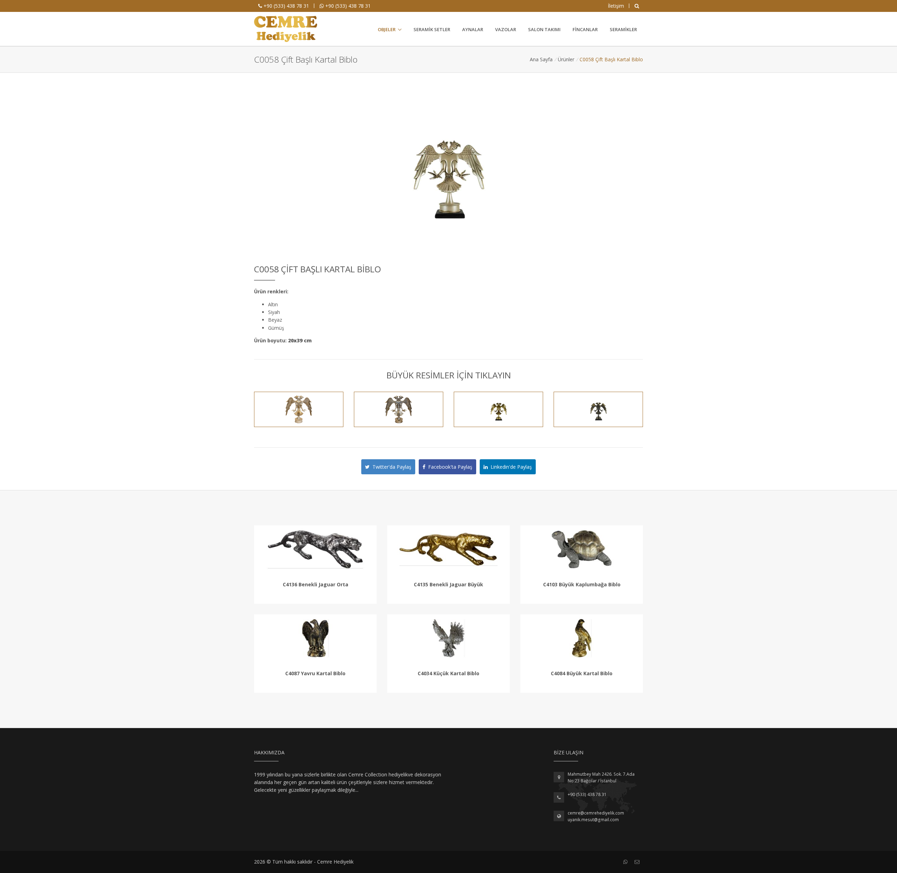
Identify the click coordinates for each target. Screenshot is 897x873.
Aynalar (472, 29)
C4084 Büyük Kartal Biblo (581, 673)
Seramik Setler (431, 29)
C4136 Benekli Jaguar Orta (315, 584)
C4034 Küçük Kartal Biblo (448, 673)
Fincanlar (585, 29)
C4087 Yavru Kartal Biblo (315, 673)
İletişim (616, 5)
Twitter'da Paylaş (390, 466)
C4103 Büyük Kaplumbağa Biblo (582, 584)
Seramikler (623, 29)
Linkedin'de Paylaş (510, 466)
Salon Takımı (544, 29)
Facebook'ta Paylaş (448, 466)
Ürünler (566, 59)
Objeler (387, 29)
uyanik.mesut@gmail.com (593, 820)
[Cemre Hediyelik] (285, 29)
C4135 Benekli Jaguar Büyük (448, 584)
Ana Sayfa (541, 59)
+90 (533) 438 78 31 (285, 5)
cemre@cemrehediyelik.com (596, 813)
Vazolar (505, 29)
